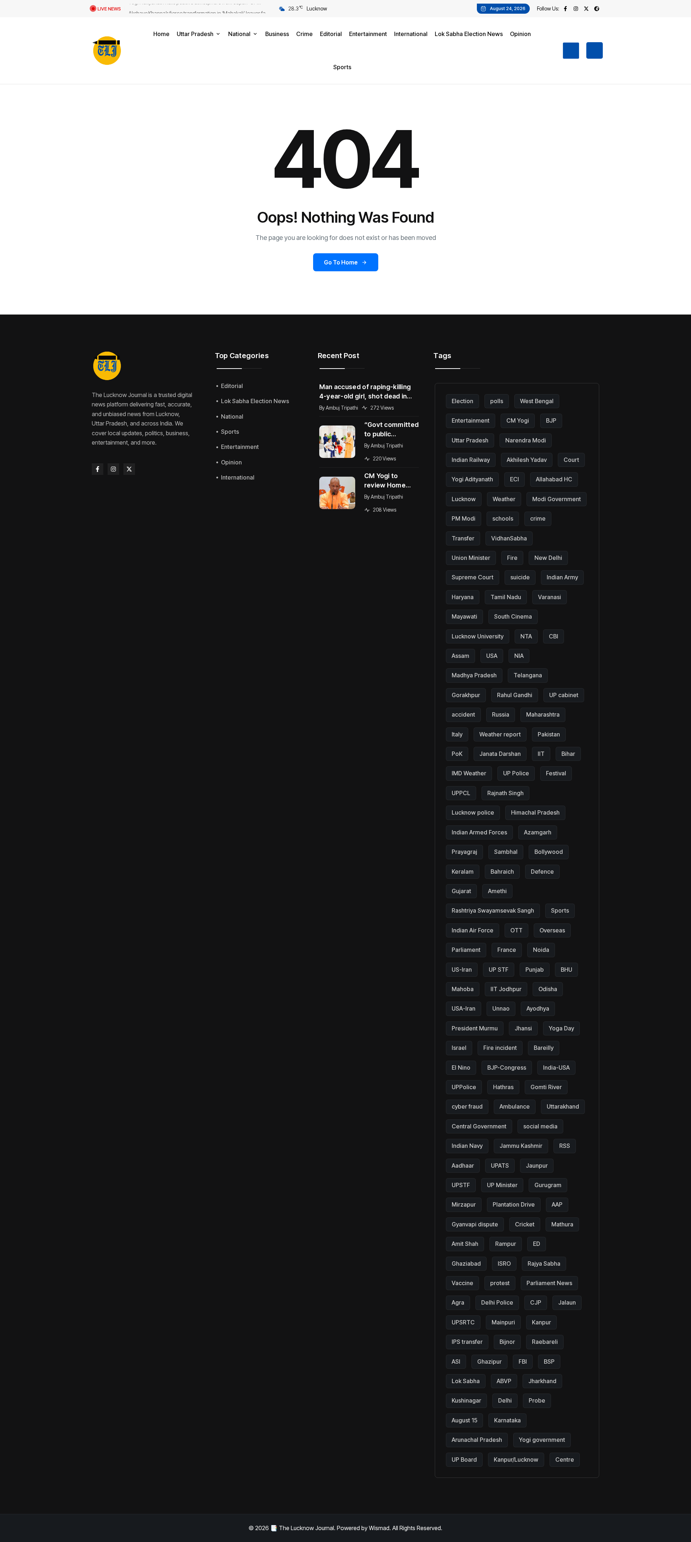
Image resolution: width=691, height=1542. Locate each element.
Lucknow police (473, 812)
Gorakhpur (466, 695)
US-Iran (462, 969)
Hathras (503, 1087)
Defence (542, 871)
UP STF (499, 969)
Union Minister (471, 557)
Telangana (528, 675)
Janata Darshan (500, 753)
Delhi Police (497, 1302)
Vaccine (462, 1283)
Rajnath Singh (505, 793)
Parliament (466, 949)
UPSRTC (463, 1322)
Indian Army (562, 577)
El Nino (461, 1067)
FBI (523, 1361)
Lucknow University (477, 636)
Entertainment (470, 420)
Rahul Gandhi (514, 695)
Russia (500, 714)
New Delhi (548, 557)
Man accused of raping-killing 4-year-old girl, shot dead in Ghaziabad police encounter (365, 392)
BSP (549, 1361)
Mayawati (464, 616)
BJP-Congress (506, 1067)
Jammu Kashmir (521, 1145)
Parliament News (549, 1283)
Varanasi (549, 597)
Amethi (497, 891)
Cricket (524, 1224)
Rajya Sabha (544, 1263)
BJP (551, 420)
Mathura (562, 1224)
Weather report (500, 734)
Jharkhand (542, 1381)
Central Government (479, 1126)
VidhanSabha (509, 538)
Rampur (505, 1243)
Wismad (379, 1528)
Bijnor (507, 1341)
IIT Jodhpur (506, 989)
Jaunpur (537, 1165)
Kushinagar (466, 1400)
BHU (566, 969)
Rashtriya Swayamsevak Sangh (493, 910)
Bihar (568, 753)
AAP (557, 1204)
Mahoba (463, 989)
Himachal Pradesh (535, 812)
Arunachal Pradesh (477, 1439)
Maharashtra (543, 714)
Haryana (463, 597)
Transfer (463, 538)
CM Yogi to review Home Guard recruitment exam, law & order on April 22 (390, 481)
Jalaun (567, 1302)
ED (536, 1243)
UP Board (464, 1459)
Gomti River (546, 1087)
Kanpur (541, 1322)
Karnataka (507, 1420)
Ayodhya (538, 1008)
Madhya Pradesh (474, 675)
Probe (537, 1400)
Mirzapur (464, 1204)
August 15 (464, 1420)
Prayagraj (464, 851)
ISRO (504, 1263)
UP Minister (502, 1185)
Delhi (505, 1400)
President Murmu (475, 1028)
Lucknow (464, 499)
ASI (456, 1361)
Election (462, 401)
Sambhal (506, 851)
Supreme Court (472, 577)
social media (540, 1126)
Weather (504, 499)
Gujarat (461, 891)
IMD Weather (469, 773)
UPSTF (461, 1185)
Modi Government (556, 499)
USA (491, 655)
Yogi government (542, 1439)
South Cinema (513, 616)
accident (463, 714)
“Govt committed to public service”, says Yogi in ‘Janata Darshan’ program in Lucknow (391, 430)
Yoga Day (561, 1028)
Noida (541, 949)
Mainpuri (503, 1322)
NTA (526, 636)
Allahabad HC (554, 479)
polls (496, 401)
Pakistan (549, 734)
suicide (520, 577)
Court (571, 459)
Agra (458, 1302)
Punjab (534, 969)
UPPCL (461, 793)
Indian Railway (471, 459)
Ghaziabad (466, 1263)
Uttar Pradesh (470, 440)
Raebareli (545, 1341)
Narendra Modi (525, 440)
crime (538, 518)
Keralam (463, 871)
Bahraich (502, 871)
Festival (556, 773)
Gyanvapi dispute (475, 1224)
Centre (564, 1459)
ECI (514, 479)
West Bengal (537, 401)
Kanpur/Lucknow (516, 1459)
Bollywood (548, 851)
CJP (535, 1302)
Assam (460, 655)
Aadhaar (463, 1165)
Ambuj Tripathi (342, 408)
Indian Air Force (472, 930)
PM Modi (463, 518)
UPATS (500, 1165)
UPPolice (464, 1087)
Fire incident (500, 1047)
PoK (457, 753)
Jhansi (523, 1028)
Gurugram (547, 1185)
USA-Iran (463, 1008)
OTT (516, 930)
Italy (457, 734)
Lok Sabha (466, 1381)
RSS (564, 1145)
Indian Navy (467, 1145)
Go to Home (341, 262)
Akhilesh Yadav (527, 459)
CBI (553, 636)
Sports (560, 910)
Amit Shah (465, 1243)
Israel (459, 1047)
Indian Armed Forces (479, 832)
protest (500, 1283)
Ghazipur (489, 1361)
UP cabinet (563, 695)
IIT (541, 753)
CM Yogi (517, 420)
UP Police (516, 773)
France (506, 949)
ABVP (504, 1381)
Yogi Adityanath (472, 479)
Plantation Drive (514, 1204)
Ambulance (515, 1106)
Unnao (501, 1008)
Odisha (547, 989)
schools (502, 518)
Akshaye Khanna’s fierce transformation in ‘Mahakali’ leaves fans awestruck (199, 9)
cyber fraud (467, 1106)
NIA (519, 655)
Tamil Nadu (506, 597)
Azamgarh (537, 832)
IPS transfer (467, 1341)
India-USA (556, 1067)
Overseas (552, 930)
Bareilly (544, 1047)
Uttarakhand (563, 1106)
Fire (512, 557)
